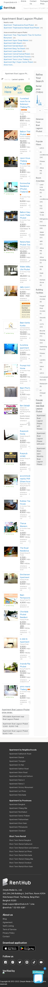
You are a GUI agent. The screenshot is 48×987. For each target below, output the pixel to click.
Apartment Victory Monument (21, 787)
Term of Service (9, 929)
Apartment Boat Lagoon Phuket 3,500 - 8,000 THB (15, 725)
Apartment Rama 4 (16, 779)
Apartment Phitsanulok (18, 826)
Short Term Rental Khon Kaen (21, 866)
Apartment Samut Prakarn (19, 815)
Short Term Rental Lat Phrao (20, 851)
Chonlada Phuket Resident (24, 614)
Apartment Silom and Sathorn (21, 775)
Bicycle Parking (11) (42, 333)
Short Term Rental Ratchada (20, 854)
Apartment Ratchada (17, 794)
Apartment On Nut (16, 764)
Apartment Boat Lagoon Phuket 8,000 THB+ (15, 732)
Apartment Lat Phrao (17, 790)
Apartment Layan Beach (13, 50)
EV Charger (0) (43, 392)
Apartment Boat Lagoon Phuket (17, 73)
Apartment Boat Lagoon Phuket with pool (41, 438)
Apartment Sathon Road (19, 768)
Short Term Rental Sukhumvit (20, 843)
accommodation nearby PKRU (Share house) (27, 478)
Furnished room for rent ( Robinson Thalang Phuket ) (27, 103)
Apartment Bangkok (17, 804)
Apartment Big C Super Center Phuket (18, 61)
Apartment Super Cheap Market (16, 40)
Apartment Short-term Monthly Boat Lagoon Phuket (41, 456)
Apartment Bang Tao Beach (14, 48)
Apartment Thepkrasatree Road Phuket (19, 24)
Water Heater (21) (42, 234)
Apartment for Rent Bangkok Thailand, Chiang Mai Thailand (11, 8)
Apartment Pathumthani (18, 819)
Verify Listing (8, 925)
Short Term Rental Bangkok (20, 840)
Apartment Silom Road (18, 772)
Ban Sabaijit (25, 405)
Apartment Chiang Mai (18, 807)
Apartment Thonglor (17, 760)
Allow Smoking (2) (43, 259)
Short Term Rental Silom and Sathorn (24, 847)
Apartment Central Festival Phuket (17, 53)
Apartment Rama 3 (16, 783)
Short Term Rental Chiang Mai (21, 858)
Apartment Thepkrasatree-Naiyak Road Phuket (22, 27)
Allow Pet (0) (42, 170)
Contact (6, 936)
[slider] (37, 104)
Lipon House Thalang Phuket (25, 160)
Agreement (7, 922)
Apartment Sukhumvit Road (20, 753)
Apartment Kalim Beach (13, 42)
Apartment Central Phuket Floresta (17, 56)
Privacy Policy (8, 932)
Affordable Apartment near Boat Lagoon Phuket (13, 717)
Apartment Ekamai (16, 757)
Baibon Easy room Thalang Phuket (26, 214)
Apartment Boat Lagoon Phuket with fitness (41, 421)
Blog (5, 918)
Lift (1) (42, 147)
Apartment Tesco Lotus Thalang (16, 59)
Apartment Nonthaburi (18, 811)
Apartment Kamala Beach (13, 45)
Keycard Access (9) (43, 298)
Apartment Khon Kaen (18, 822)
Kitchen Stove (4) (42, 282)
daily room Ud (26, 286)
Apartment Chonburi (17, 830)
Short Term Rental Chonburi (20, 862)
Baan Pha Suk (26, 387)
